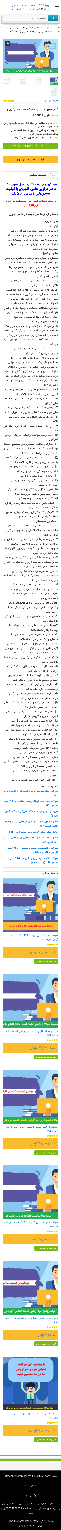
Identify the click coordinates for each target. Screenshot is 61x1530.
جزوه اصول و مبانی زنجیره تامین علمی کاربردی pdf (33, 832)
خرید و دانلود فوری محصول (46, 961)
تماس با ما (30, 1486)
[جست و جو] (53, 18)
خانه (56, 28)
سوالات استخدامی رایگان (40, 28)
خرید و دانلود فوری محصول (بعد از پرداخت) (30, 146)
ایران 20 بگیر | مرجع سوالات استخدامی (30, 6)
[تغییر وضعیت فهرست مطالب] (51, 175)
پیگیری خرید (30, 1496)
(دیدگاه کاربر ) (51, 100)
